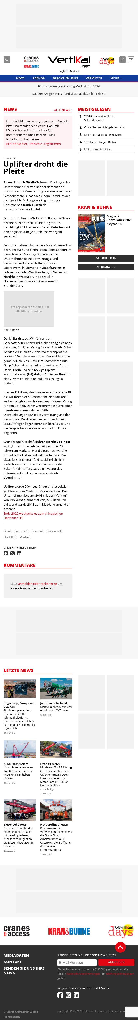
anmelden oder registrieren (37, 584)
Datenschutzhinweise (21, 1011)
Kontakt (13, 961)
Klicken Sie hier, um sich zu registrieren (33, 144)
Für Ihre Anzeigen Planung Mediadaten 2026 (69, 86)
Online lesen (106, 258)
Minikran (37, 531)
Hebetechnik (54, 531)
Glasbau (24, 537)
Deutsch (74, 71)
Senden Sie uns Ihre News (24, 970)
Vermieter (94, 78)
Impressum (12, 1017)
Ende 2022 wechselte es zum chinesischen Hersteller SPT (33, 515)
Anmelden (116, 962)
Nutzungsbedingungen (120, 973)
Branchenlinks (65, 78)
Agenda (39, 78)
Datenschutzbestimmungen (83, 973)
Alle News (62, 110)
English (63, 71)
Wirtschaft (21, 531)
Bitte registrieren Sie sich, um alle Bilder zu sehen (29, 309)
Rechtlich (10, 537)
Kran (8, 531)
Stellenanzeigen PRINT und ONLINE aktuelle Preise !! (69, 94)
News (20, 78)
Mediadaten (106, 267)
